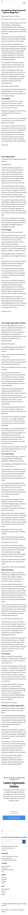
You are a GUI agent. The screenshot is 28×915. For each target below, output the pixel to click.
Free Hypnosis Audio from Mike (9, 860)
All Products (4, 868)
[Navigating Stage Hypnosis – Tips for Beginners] (14, 19)
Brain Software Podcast (7, 869)
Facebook (3, 877)
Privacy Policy (4, 910)
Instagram (4, 879)
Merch (3, 894)
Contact (3, 892)
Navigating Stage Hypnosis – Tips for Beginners (13, 11)
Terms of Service (13, 910)
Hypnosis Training (14, 16)
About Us (3, 891)
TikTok (3, 883)
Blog (2, 871)
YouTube (3, 881)
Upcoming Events (5, 866)
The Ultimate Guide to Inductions (9, 856)
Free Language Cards (6, 858)
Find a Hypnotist (5, 889)
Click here (4, 755)
